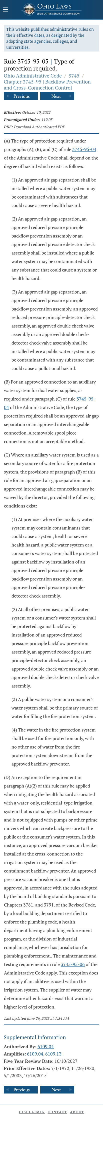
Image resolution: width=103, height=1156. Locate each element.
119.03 (46, 119)
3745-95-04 (84, 149)
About (77, 1112)
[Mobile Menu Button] (5, 10)
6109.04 (46, 1047)
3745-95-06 (73, 964)
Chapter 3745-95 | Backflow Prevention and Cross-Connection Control (47, 84)
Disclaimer (32, 1112)
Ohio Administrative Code (33, 75)
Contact (57, 1112)
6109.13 (53, 1054)
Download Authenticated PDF (39, 126)
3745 (74, 75)
